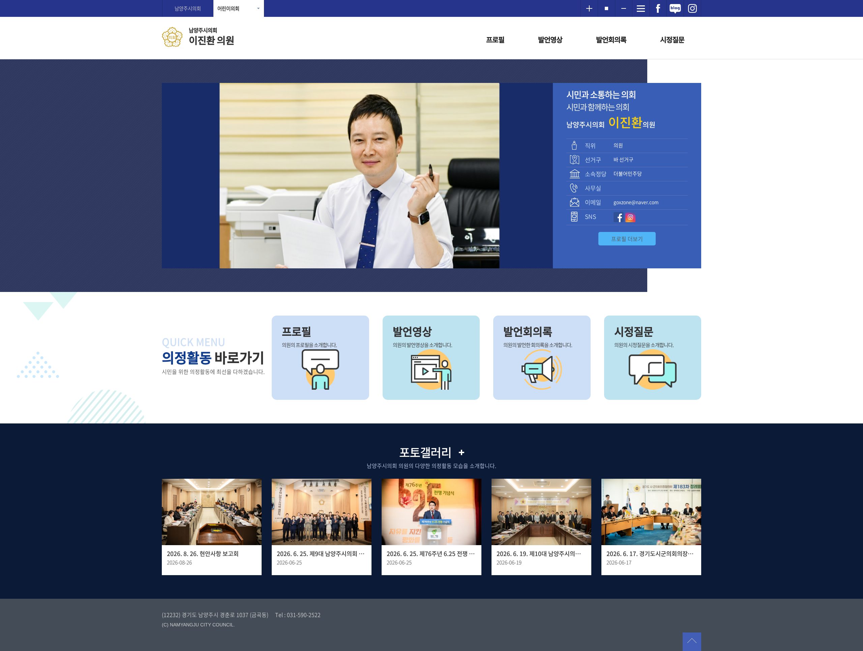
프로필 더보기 (627, 239)
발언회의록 (611, 39)
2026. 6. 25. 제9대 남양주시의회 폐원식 (321, 553)
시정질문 (672, 39)
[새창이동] (658, 8)
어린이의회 (228, 8)
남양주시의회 (188, 8)
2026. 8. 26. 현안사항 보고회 (203, 553)
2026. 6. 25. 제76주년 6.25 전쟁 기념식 (431, 553)
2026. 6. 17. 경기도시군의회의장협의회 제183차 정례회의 (651, 553)
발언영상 (550, 39)
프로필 (495, 39)
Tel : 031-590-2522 (298, 615)
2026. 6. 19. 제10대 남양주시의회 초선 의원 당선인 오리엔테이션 (541, 553)
